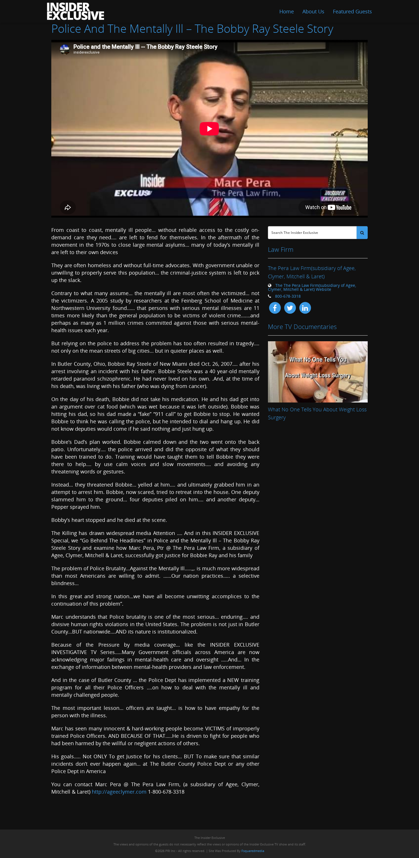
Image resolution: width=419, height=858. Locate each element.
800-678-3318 (288, 296)
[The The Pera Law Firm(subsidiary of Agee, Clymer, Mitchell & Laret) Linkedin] (305, 307)
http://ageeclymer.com (119, 791)
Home (286, 11)
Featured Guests (352, 11)
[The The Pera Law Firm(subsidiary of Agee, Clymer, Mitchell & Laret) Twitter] (290, 307)
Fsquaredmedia (252, 851)
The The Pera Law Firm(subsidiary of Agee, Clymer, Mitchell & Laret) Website (312, 287)
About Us (313, 11)
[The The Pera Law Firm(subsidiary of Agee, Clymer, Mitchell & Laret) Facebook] (275, 307)
